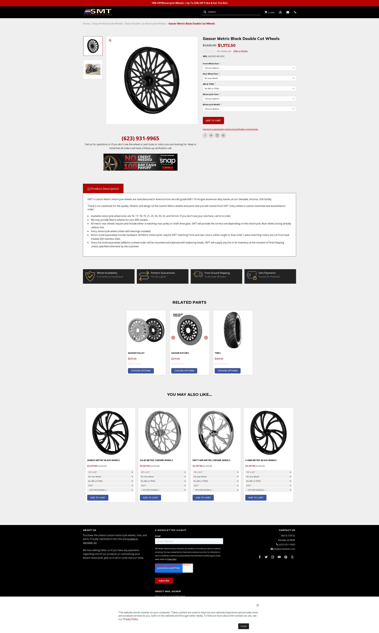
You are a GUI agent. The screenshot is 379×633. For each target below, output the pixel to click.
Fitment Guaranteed (163, 273)
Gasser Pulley (136, 353)
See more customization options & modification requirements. (230, 129)
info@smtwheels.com (284, 548)
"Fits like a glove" (159, 276)
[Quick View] (160, 316)
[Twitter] (211, 135)
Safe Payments (267, 273)
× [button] (257, 605)
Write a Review (240, 51)
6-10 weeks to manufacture (110, 276)
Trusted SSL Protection (269, 276)
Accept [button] (243, 626)
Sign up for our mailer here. (170, 596)
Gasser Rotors (180, 353)
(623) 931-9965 (140, 138)
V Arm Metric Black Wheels (261, 460)
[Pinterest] (223, 135)
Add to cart (97, 497)
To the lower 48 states (215, 276)
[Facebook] (205, 135)
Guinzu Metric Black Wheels (103, 460)
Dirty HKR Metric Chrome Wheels (211, 460)
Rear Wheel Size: (211, 74)
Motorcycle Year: (211, 94)
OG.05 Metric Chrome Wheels (156, 460)
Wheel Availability (107, 273)
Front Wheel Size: (212, 64)
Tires (218, 353)
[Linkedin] (217, 135)
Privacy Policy (130, 619)
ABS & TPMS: (209, 84)
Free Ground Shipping (217, 273)
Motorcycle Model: (212, 104)
